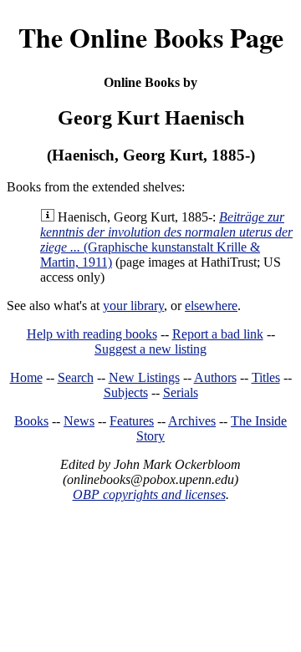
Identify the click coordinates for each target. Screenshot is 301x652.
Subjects (126, 392)
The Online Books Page (150, 37)
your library (133, 305)
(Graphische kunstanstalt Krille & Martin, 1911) (166, 239)
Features (132, 421)
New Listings (144, 377)
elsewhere (211, 305)
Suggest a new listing (150, 349)
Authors (215, 377)
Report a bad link (217, 334)
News (79, 421)
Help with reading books (92, 334)
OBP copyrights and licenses (149, 494)
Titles (266, 377)
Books (31, 421)
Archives (192, 421)
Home (26, 377)
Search (76, 377)
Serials (180, 392)
